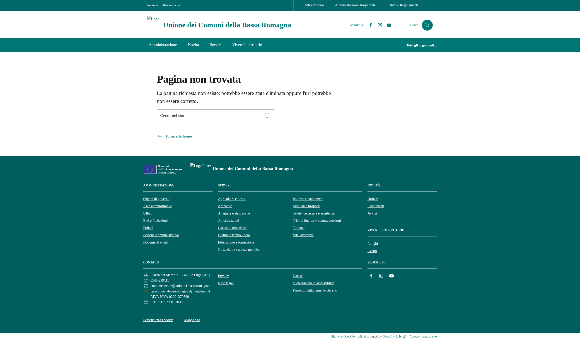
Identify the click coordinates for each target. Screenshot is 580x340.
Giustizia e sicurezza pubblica (239, 249)
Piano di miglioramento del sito (315, 290)
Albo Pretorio (314, 5)
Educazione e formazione (236, 242)
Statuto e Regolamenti (402, 5)
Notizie (372, 199)
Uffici (147, 213)
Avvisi (372, 213)
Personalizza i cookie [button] (158, 320)
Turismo (298, 228)
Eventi (372, 251)
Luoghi (372, 244)
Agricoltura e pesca (232, 199)
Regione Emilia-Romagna (163, 5)
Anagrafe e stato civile (234, 213)
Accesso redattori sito (423, 336)
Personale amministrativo (161, 235)
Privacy (223, 276)
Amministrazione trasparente (355, 5)
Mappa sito (192, 320)
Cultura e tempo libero (234, 235)
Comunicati (375, 206)
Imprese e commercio (308, 199)
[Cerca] (267, 116)
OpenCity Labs (392, 336)
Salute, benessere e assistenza (314, 213)
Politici (148, 228)
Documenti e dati (155, 242)
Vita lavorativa (303, 235)
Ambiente (225, 206)
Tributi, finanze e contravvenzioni (317, 220)
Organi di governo (156, 199)
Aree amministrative (157, 206)
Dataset (298, 276)
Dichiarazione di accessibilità (313, 283)
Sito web (337, 336)
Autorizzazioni (228, 220)
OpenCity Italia (353, 336)
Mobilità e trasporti (306, 206)
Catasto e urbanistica (232, 228)
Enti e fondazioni (155, 220)
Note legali (226, 283)
